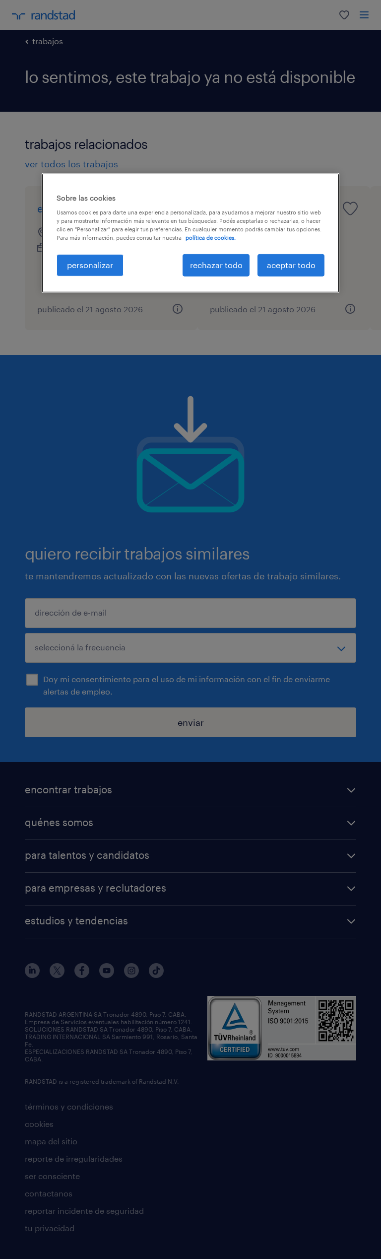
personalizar (90, 265)
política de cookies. (211, 237)
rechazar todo (216, 265)
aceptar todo (291, 265)
